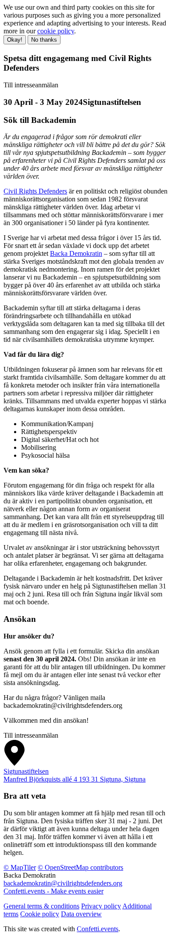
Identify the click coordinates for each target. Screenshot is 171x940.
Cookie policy (39, 914)
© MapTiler (20, 867)
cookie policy (55, 31)
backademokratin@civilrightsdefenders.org (63, 883)
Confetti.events (97, 929)
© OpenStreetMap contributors (80, 867)
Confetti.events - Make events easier (53, 891)
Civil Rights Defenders (35, 191)
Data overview (81, 914)
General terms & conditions (41, 906)
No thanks (44, 39)
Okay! (14, 39)
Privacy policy (101, 906)
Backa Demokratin (76, 253)
